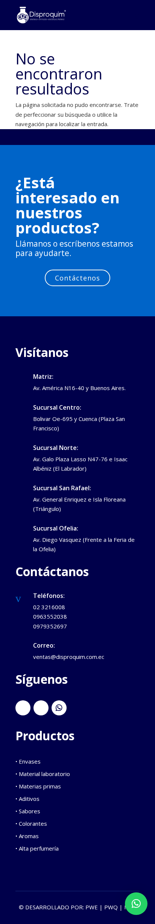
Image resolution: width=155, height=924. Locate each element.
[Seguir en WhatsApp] (59, 707)
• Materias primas (38, 786)
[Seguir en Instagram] (41, 707)
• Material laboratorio (42, 774)
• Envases (28, 761)
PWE (91, 907)
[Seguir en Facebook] (22, 707)
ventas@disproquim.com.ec (68, 656)
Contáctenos (77, 277)
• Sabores (27, 811)
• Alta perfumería (37, 848)
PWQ (111, 907)
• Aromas (27, 836)
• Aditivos (27, 798)
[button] (136, 903)
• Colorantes (31, 823)
